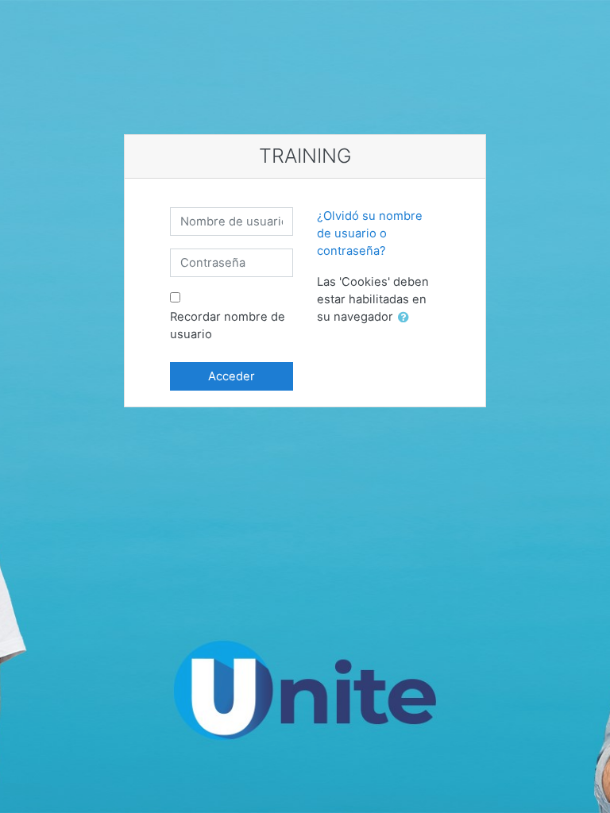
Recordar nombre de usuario (227, 325)
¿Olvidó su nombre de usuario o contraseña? (370, 233)
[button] (406, 317)
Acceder (231, 376)
